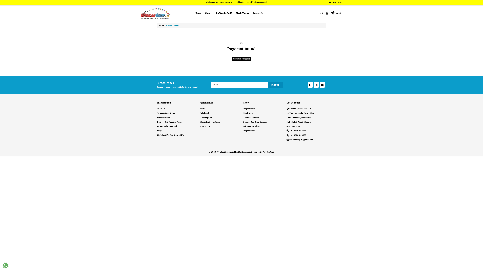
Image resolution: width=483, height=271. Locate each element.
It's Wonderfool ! (224, 13)
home (198, 13)
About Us (161, 109)
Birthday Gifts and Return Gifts (170, 135)
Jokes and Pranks (251, 117)
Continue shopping (241, 59)
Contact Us (258, 13)
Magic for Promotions (210, 122)
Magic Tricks (249, 109)
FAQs (159, 131)
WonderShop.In (224, 152)
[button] (321, 13)
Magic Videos (242, 13)
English (332, 2)
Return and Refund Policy (168, 126)
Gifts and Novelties (251, 126)
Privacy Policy (163, 117)
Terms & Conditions (166, 113)
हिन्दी (339, 2)
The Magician (206, 117)
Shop (208, 13)
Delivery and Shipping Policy (169, 122)
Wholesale (205, 113)
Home (161, 25)
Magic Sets (248, 113)
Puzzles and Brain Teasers (255, 122)
